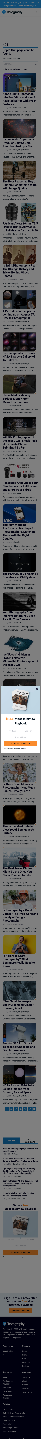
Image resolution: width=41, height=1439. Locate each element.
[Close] (37, 689)
